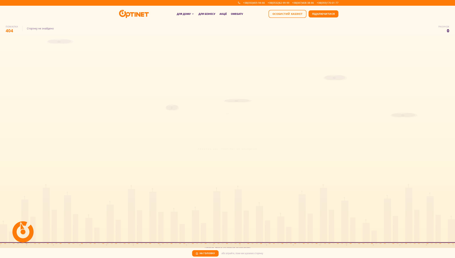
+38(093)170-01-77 (327, 2)
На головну (207, 253)
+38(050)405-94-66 (254, 2)
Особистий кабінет (287, 14)
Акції (223, 14)
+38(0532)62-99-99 (278, 2)
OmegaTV (237, 14)
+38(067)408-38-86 (303, 2)
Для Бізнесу (207, 14)
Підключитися (323, 14)
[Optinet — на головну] (134, 13)
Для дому (184, 14)
